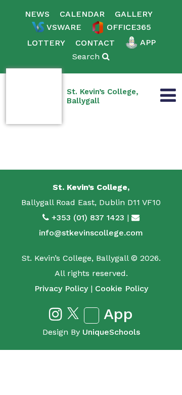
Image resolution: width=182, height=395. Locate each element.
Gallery (134, 14)
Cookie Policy (121, 288)
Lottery (46, 43)
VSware (64, 27)
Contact (95, 43)
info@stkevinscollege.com (91, 233)
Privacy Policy (61, 288)
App (148, 42)
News (37, 14)
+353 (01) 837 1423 (88, 217)
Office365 (129, 27)
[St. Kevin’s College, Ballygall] (34, 96)
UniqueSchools (111, 332)
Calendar (82, 14)
